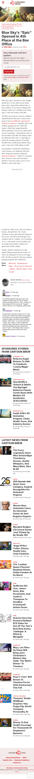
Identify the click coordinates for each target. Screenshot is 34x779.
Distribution (16, 645)
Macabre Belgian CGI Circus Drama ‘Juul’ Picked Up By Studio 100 (22, 531)
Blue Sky (13, 263)
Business (15, 503)
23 (26, 47)
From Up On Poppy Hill (23, 266)
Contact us (17, 762)
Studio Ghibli (22, 269)
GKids (13, 269)
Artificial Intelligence (19, 696)
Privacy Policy (12, 77)
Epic (11, 266)
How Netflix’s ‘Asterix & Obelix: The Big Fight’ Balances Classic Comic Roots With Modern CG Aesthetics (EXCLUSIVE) (22, 391)
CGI (20, 25)
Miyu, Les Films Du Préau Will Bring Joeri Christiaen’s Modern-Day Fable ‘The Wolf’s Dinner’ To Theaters (22, 657)
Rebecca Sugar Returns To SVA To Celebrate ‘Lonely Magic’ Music (21, 364)
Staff (24, 757)
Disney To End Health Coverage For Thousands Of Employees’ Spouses (22, 727)
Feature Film (8, 28)
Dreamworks (23, 263)
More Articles (26, 280)
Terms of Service (23, 77)
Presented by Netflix (19, 379)
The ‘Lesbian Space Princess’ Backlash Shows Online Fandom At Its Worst (22, 569)
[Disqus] (17, 313)
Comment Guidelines (21, 760)
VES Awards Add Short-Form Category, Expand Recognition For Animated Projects (22, 488)
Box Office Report (10, 25)
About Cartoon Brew (13, 757)
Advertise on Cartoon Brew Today (17, 768)
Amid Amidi (8, 47)
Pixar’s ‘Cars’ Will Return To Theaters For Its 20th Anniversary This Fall (22, 682)
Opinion (15, 562)
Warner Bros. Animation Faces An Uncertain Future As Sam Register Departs (22, 511)
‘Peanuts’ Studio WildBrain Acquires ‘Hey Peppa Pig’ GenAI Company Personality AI (22, 705)
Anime (14, 583)
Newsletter (16, 543)
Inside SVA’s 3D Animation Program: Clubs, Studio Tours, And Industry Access (22, 418)
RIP (14, 447)
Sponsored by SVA (18, 356)
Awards (15, 479)
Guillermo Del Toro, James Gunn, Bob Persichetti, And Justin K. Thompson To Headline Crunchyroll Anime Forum (21, 596)
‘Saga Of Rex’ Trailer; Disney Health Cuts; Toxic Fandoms (21, 549)
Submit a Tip (7, 760)
